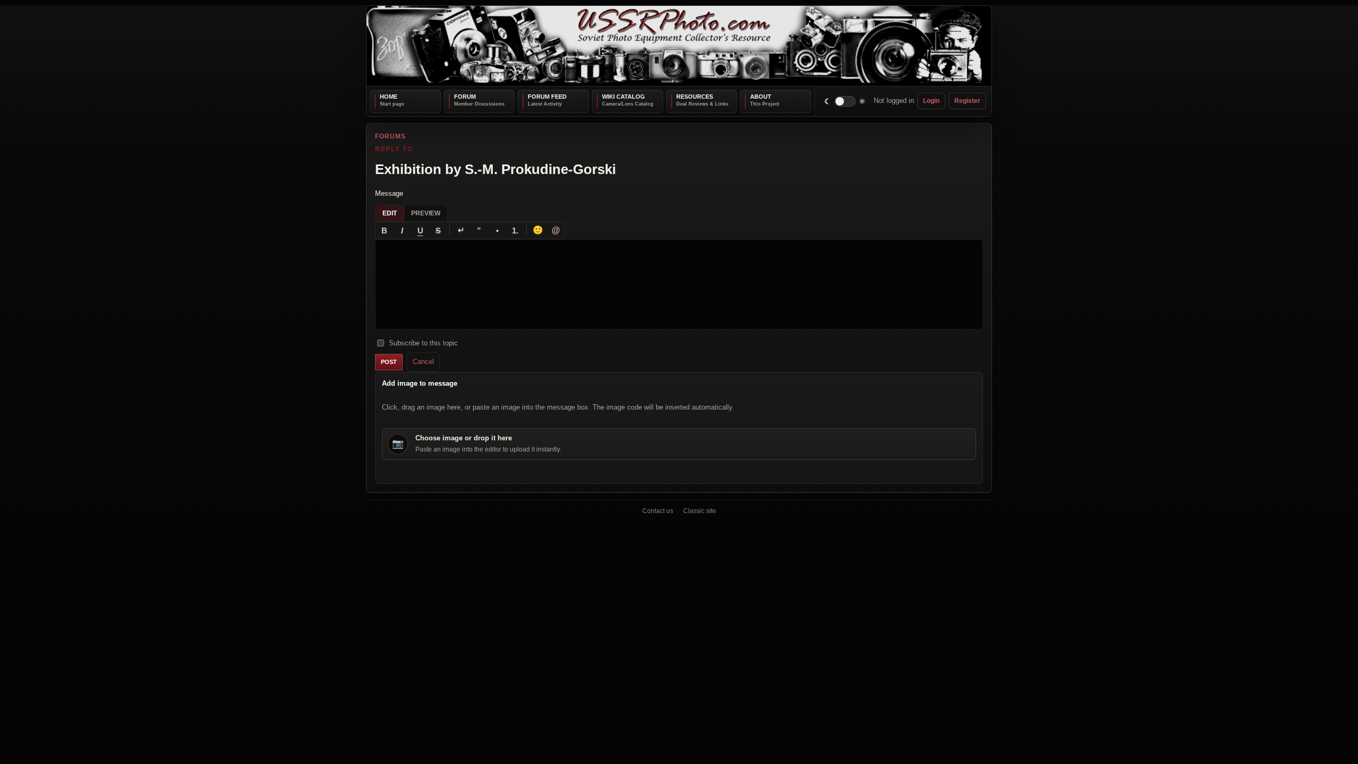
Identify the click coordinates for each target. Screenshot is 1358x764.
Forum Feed (547, 96)
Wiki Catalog (623, 96)
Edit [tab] (389, 213)
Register (967, 101)
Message (389, 193)
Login (931, 101)
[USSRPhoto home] (679, 46)
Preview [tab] (425, 213)
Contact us (657, 511)
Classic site (699, 511)
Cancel (423, 362)
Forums (390, 136)
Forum (465, 96)
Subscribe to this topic (423, 342)
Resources (694, 96)
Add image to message (419, 383)
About (760, 96)
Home (388, 96)
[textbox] (679, 284)
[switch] (845, 101)
